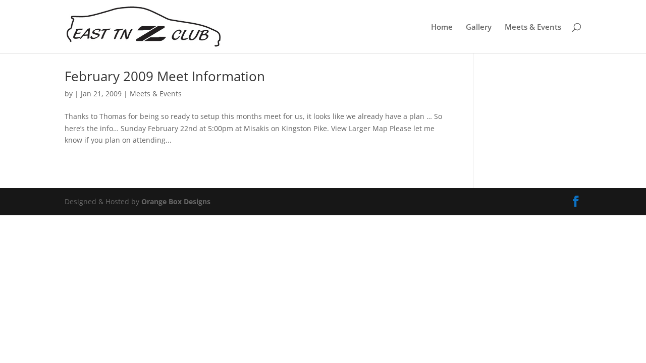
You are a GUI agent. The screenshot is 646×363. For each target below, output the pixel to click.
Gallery (479, 27)
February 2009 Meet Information (165, 76)
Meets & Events (533, 27)
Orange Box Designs (175, 201)
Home (442, 27)
